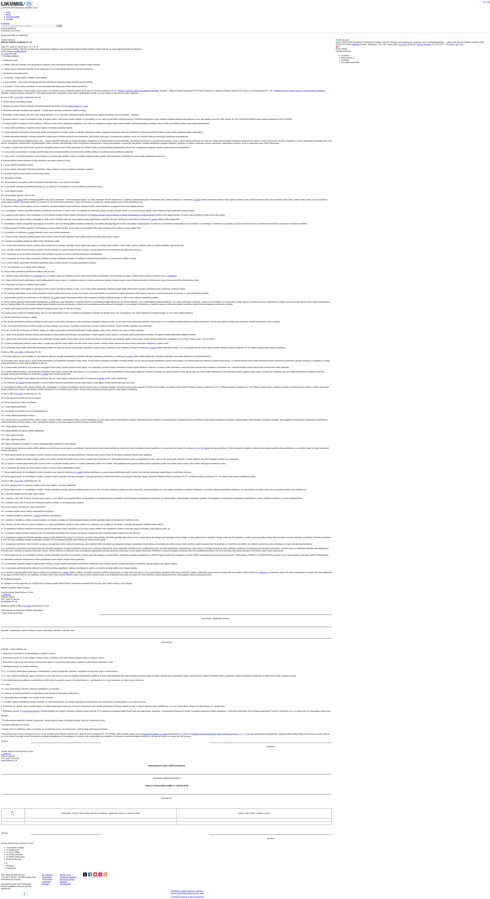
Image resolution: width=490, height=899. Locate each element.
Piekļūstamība (65, 884)
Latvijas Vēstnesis (423, 44)
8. (248, 734)
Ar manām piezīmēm (14, 854)
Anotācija (345, 60)
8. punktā (18, 200)
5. (239, 734)
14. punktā (55, 297)
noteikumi (356, 44)
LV (484, 2)
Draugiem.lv (11, 868)
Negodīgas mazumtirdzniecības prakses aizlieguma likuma (214, 734)
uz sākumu (5, 23)
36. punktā (78, 472)
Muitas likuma (20, 51)
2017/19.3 (459, 44)
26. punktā (20, 383)
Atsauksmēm (47, 879)
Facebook (10, 866)
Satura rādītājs (341, 49)
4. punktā (30, 232)
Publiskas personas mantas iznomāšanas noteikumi (138, 91)
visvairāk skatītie (13, 17)
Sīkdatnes (64, 882)
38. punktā (205, 448)
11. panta (163, 734)
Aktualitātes (46, 877)
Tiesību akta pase (343, 40)
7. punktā (36, 515)
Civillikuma (262, 572)
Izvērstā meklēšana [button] (8, 28)
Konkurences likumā (30, 711)
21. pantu (84, 106)
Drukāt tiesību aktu (13, 859)
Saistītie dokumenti (343, 51)
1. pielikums (37, 276)
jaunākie (9, 19)
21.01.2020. (19, 97)
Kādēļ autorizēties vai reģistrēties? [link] (14, 35)
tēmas (8, 14)
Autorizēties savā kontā (10, 31)
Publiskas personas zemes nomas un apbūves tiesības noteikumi (299, 91)
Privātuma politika (67, 879)
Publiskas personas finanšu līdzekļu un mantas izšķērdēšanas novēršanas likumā (122, 215)
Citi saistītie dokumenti (350, 62)
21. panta (4, 54)
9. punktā (153, 219)
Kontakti (45, 884)
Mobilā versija (65, 875)
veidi (8, 12)
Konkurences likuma (150, 734)
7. (244, 734)
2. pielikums (171, 276)
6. (241, 734)
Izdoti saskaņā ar (347, 58)
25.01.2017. (403, 44)
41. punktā (64, 572)
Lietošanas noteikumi (68, 877)
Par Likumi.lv (47, 875)
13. (181, 734)
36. (196, 448)
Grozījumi (345, 55)
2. (224, 676)
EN (488, 2)
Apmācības (46, 882)
